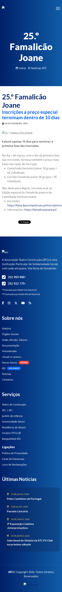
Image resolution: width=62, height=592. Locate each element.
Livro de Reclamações (14, 464)
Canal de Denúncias (13, 459)
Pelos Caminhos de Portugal (24, 498)
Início (22, 68)
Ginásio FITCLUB (11, 433)
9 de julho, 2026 (19, 506)
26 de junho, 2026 (19, 519)
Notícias (6, 374)
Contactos (7, 379)
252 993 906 (17, 277)
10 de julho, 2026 (19, 494)
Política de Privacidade (15, 453)
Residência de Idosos (14, 427)
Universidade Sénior (13, 421)
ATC (10, 572)
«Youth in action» (11, 357)
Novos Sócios (15, 362)
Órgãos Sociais (10, 334)
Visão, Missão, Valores (14, 339)
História (6, 328)
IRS (10, 368)
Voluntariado (9, 351)
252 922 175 (17, 283)
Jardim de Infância (12, 416)
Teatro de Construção (14, 404)
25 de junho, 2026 (19, 535)
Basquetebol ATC (11, 438)
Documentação (10, 345)
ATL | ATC (7, 410)
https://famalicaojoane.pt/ (40, 209)
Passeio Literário (17, 511)
